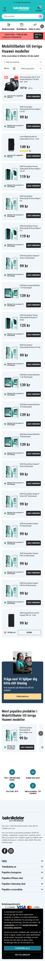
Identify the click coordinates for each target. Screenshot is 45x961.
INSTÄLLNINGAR (22, 954)
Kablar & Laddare (35, 29)
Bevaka (29, 632)
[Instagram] (11, 850)
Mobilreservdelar (8, 29)
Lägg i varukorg (33, 97)
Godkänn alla (22, 948)
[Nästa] (42, 26)
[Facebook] (5, 850)
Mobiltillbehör (22, 29)
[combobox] (22, 16)
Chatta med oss (22, 696)
